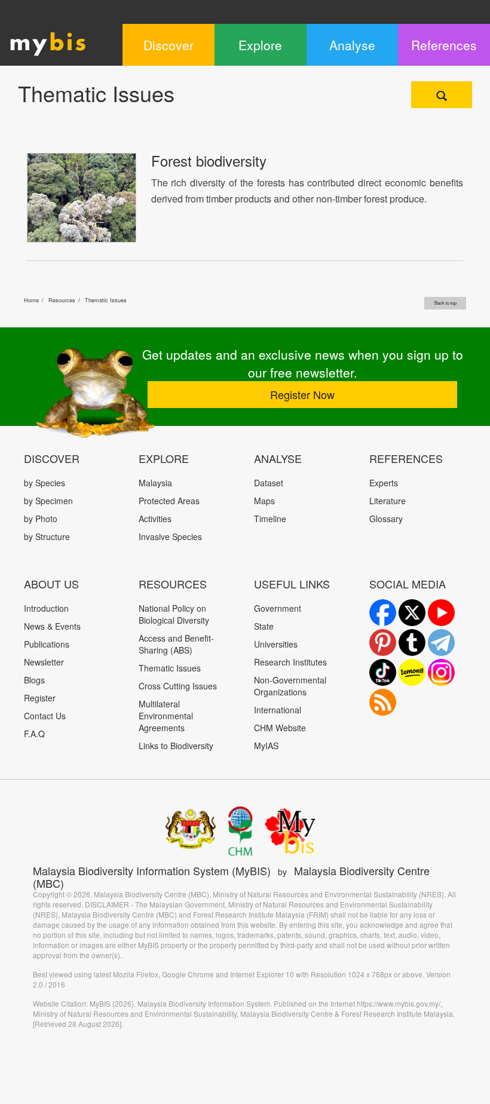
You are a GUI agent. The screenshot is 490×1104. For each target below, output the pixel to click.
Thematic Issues (106, 300)
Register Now (302, 394)
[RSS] (382, 702)
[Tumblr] (412, 642)
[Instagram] (441, 672)
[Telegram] (441, 642)
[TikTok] (382, 672)
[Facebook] (382, 612)
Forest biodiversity (209, 160)
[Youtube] (441, 612)
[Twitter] (412, 612)
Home (31, 300)
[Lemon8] (412, 672)
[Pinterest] (382, 642)
